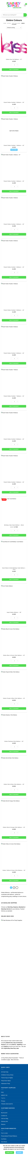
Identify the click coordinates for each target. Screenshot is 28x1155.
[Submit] (25, 15)
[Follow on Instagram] (12, 11)
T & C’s (3, 1098)
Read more (14, 149)
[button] (2, 5)
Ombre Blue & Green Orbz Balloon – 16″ (14, 655)
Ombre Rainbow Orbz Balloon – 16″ (14, 741)
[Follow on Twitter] (15, 11)
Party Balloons (16, 23)
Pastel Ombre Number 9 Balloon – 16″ (14, 482)
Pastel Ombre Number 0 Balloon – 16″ (14, 102)
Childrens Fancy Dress (7, 1075)
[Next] (17, 887)
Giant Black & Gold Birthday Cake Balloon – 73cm (14, 568)
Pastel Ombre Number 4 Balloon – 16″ (14, 267)
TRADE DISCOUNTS (7, 1104)
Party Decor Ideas (6, 1080)
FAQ (2, 1092)
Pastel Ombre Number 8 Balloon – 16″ (14, 439)
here (17, 1059)
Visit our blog (4, 1118)
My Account (4, 1112)
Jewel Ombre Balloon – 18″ (14, 612)
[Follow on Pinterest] (17, 11)
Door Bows (4, 1141)
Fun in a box (4, 1133)
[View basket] (25, 5)
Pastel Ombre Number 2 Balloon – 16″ (14, 181)
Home (4, 23)
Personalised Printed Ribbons (9, 1136)
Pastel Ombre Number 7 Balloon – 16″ (14, 396)
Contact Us (4, 1115)
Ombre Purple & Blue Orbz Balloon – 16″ (14, 698)
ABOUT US (4, 1095)
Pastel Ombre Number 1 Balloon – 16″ (14, 145)
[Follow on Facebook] (9, 11)
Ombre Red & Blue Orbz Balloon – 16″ (14, 784)
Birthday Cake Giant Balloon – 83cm (14, 525)
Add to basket (14, 69)
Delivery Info (4, 1121)
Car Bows (3, 1139)
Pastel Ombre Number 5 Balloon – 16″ (14, 310)
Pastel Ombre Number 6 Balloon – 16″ (14, 353)
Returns (3, 1124)
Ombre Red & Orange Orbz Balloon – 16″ (14, 827)
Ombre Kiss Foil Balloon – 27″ (14, 59)
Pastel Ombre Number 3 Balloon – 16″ (14, 224)
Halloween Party (5, 1083)
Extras (9, 23)
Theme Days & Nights (7, 1077)
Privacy (3, 1101)
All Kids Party (4, 1072)
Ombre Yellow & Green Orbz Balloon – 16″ (14, 870)
